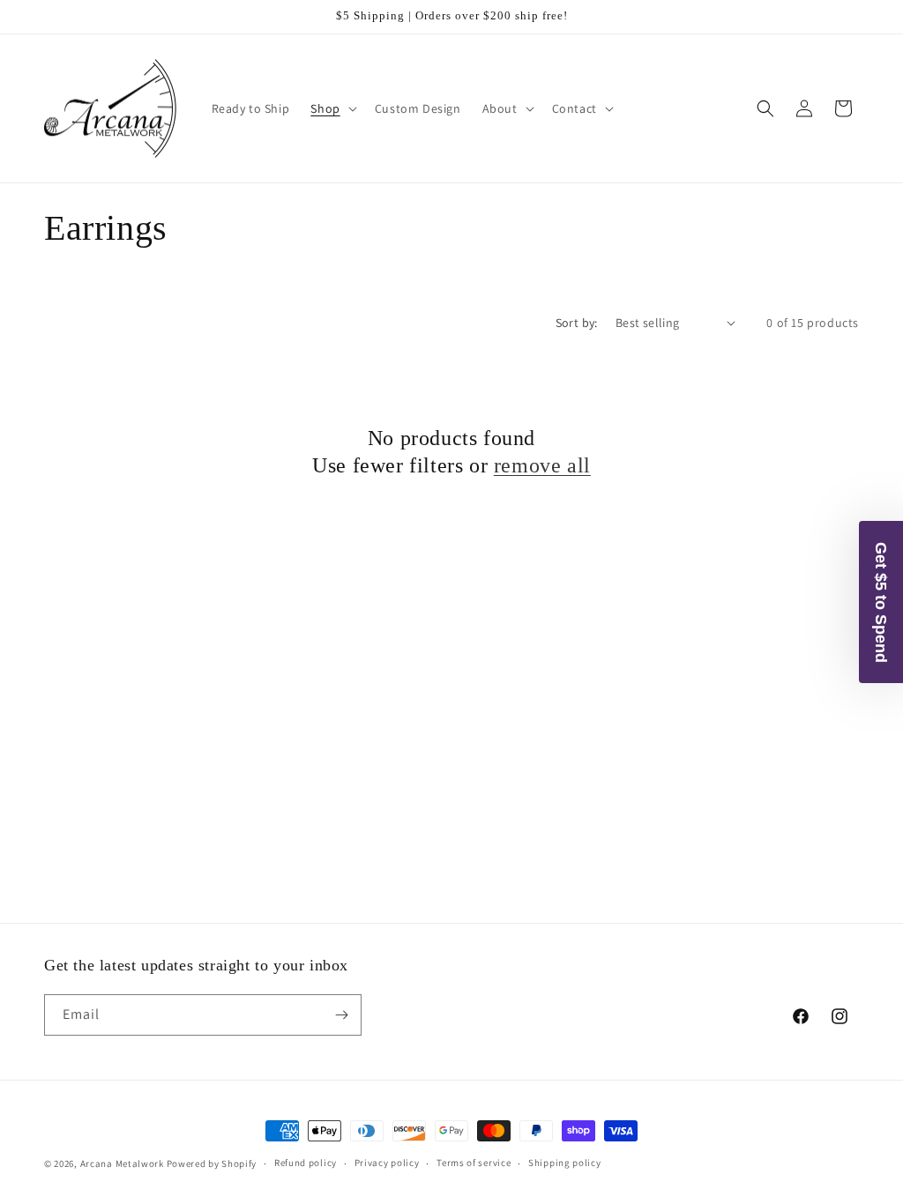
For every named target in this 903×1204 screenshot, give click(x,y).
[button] (331, 108)
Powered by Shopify (212, 1163)
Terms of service (474, 1162)
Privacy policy (387, 1162)
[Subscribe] (341, 1015)
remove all (542, 465)
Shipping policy (564, 1162)
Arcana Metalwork (122, 1163)
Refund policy (305, 1162)
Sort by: (577, 323)
